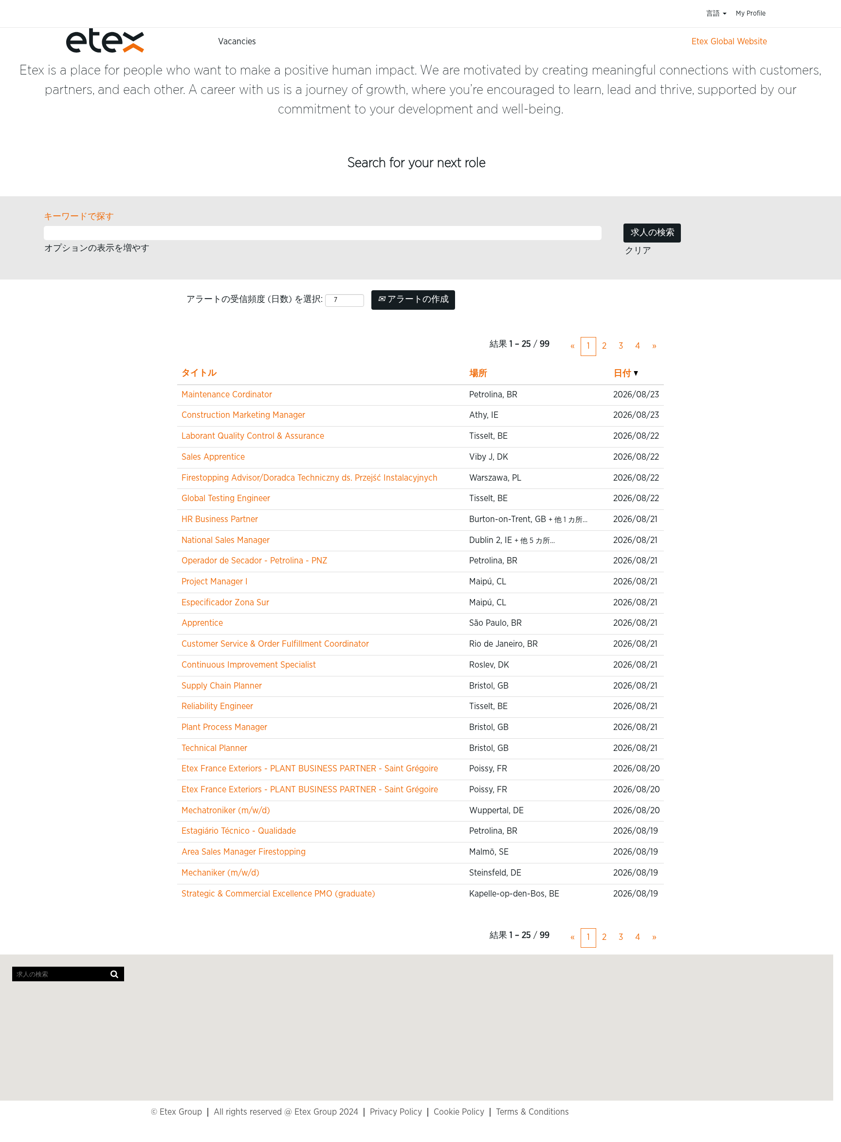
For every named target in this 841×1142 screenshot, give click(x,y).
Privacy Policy (396, 1112)
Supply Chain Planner (222, 686)
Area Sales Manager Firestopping (244, 852)
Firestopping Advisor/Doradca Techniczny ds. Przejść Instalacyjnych (310, 478)
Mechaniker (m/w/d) (220, 873)
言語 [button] (714, 13)
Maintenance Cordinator (227, 395)
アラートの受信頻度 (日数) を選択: (254, 299)
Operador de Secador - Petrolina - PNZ (255, 561)
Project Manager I (215, 582)
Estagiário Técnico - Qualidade (239, 831)
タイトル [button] (199, 373)
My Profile (751, 13)
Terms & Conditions (532, 1112)
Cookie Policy (459, 1112)
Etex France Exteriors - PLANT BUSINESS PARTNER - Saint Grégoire (310, 769)
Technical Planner (214, 748)
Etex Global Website (729, 41)
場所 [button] (478, 373)
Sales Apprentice (213, 457)
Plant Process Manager (224, 727)
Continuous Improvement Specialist (249, 665)
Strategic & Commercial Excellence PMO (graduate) (278, 894)
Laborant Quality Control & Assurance (253, 436)
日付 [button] (624, 373)
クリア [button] (638, 250)
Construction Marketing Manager (243, 415)
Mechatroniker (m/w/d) (226, 810)
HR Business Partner (220, 519)
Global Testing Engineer (226, 498)
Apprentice (202, 623)
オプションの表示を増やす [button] (96, 248)
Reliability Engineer (217, 706)
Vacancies (237, 41)
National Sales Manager (226, 540)
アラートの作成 (417, 299)
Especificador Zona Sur (225, 603)
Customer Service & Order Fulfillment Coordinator (275, 644)
